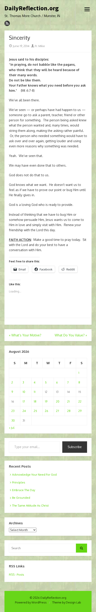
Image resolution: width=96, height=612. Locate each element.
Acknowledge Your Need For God (34, 474)
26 (46, 411)
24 (24, 411)
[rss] (7, 23)
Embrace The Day (23, 490)
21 (68, 401)
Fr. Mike (39, 46)
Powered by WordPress (31, 602)
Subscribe (75, 447)
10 (24, 392)
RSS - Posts (16, 574)
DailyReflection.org (31, 8)
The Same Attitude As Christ (30, 505)
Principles (18, 482)
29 (79, 411)
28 (69, 411)
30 (13, 420)
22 (79, 401)
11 (34, 392)
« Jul (12, 427)
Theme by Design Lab (66, 602)
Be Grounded (21, 497)
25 (35, 411)
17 (24, 401)
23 (13, 411)
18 (35, 401)
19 (46, 401)
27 (57, 411)
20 (57, 401)
